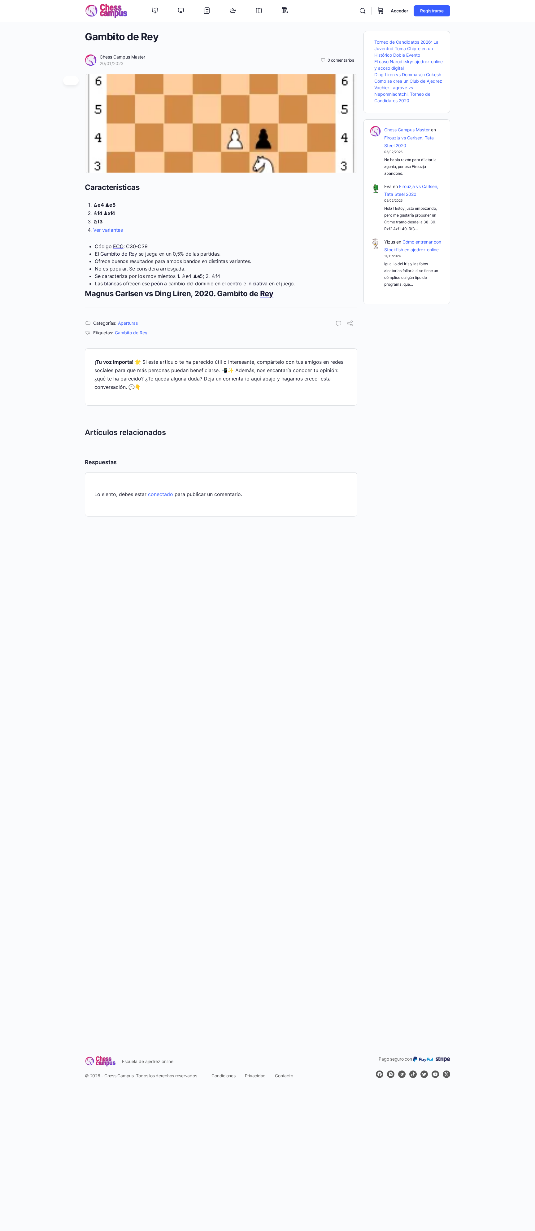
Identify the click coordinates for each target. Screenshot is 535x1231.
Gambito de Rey (118, 254)
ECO (118, 246)
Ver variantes (108, 230)
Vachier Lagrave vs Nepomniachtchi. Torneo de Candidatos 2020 (402, 94)
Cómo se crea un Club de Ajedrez (408, 81)
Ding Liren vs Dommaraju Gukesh (407, 74)
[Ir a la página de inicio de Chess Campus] (106, 10)
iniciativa (257, 283)
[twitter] (424, 1074)
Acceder (399, 10)
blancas (112, 283)
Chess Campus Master (122, 56)
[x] (446, 1074)
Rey (266, 293)
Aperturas (128, 323)
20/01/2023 (112, 63)
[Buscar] (362, 11)
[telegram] (402, 1074)
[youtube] (435, 1074)
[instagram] (390, 1074)
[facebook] (379, 1074)
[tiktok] (413, 1074)
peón (157, 283)
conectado (160, 494)
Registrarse (432, 10)
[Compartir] (350, 324)
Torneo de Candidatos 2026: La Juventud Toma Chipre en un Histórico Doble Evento (406, 48)
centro (234, 283)
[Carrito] (380, 11)
